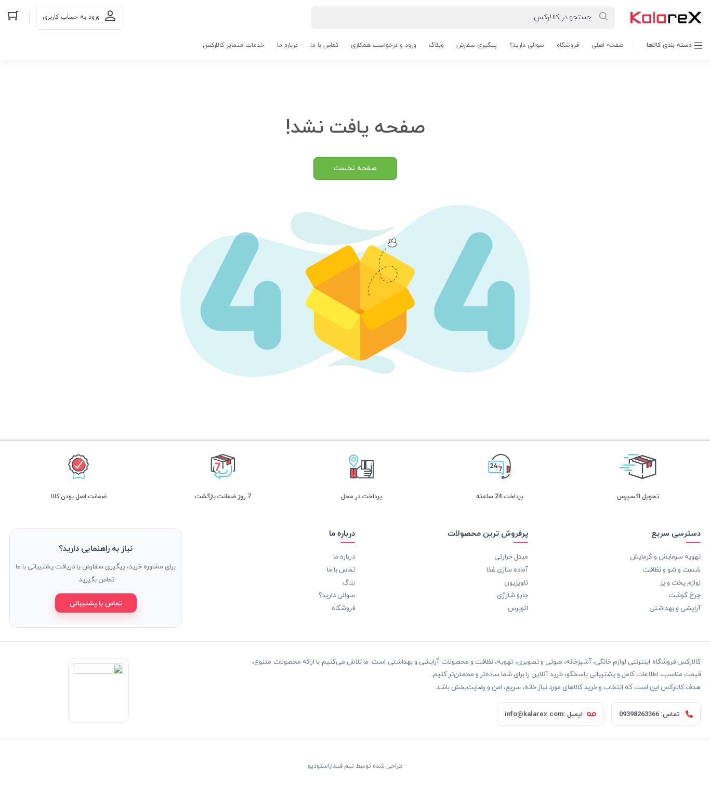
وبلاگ (436, 45)
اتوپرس (518, 608)
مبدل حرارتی (511, 556)
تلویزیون (516, 582)
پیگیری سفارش (476, 45)
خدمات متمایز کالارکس (234, 45)
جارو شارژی (512, 595)
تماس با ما (324, 45)
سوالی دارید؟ (526, 45)
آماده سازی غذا (507, 569)
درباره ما (287, 45)
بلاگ (349, 582)
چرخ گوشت (684, 595)
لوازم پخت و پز (680, 582)
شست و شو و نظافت (672, 569)
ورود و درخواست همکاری (383, 45)
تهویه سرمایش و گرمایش (665, 556)
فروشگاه (568, 45)
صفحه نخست (355, 168)
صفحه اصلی (607, 45)
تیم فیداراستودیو (331, 765)
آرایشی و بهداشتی (675, 608)
